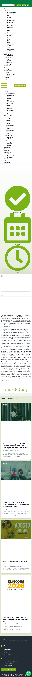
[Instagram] (20, 5)
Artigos (9, 57)
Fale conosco (7, 658)
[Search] (14, 5)
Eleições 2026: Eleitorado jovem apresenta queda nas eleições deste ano (15, 619)
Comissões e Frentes (7, 67)
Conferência (8, 71)
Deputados (10, 29)
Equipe (9, 24)
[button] (4, 85)
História (9, 76)
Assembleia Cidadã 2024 (10, 50)
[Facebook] (17, 5)
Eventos (6, 77)
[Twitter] (23, 5)
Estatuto (10, 22)
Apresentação (11, 12)
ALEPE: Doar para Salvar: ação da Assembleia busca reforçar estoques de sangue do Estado (16, 504)
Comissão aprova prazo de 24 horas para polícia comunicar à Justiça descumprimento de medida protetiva (16, 446)
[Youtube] (28, 5)
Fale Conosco (7, 80)
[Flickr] (25, 5)
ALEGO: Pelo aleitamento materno (15, 561)
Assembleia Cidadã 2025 (10, 45)
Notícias (10, 55)
